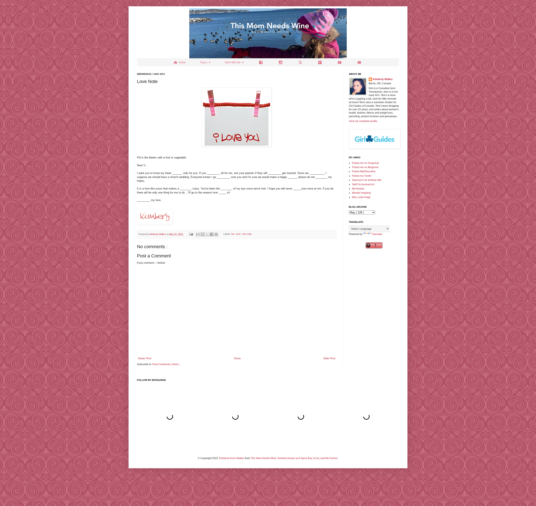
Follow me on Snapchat (365, 163)
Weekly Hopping (361, 192)
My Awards (358, 188)
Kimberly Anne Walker (231, 458)
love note (247, 234)
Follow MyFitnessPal (363, 171)
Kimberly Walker (383, 79)
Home (237, 358)
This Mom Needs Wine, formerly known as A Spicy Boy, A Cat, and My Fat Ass (294, 458)
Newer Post (144, 358)
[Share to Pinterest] (216, 234)
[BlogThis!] (202, 234)
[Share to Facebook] (212, 234)
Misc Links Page (361, 197)
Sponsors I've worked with (366, 180)
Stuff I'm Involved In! (363, 184)
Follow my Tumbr (361, 175)
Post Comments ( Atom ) (166, 364)
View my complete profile (363, 121)
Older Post (329, 358)
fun (233, 234)
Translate (376, 234)
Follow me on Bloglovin (365, 167)
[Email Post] (191, 234)
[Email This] (198, 234)
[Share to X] (207, 234)
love (238, 234)
